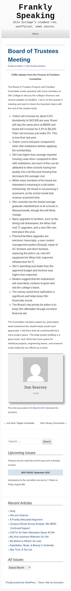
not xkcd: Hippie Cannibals (19, 423)
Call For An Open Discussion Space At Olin (32, 532)
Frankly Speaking (35, 11)
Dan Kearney (39, 66)
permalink (12, 412)
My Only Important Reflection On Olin (29, 536)
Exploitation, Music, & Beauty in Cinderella (32, 545)
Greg (12, 511)
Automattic (58, 582)
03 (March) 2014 (37, 408)
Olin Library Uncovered (53, 423)
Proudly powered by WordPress (21, 582)
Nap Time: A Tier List (21, 549)
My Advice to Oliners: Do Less (25, 541)
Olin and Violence (19, 515)
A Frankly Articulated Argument (26, 519)
